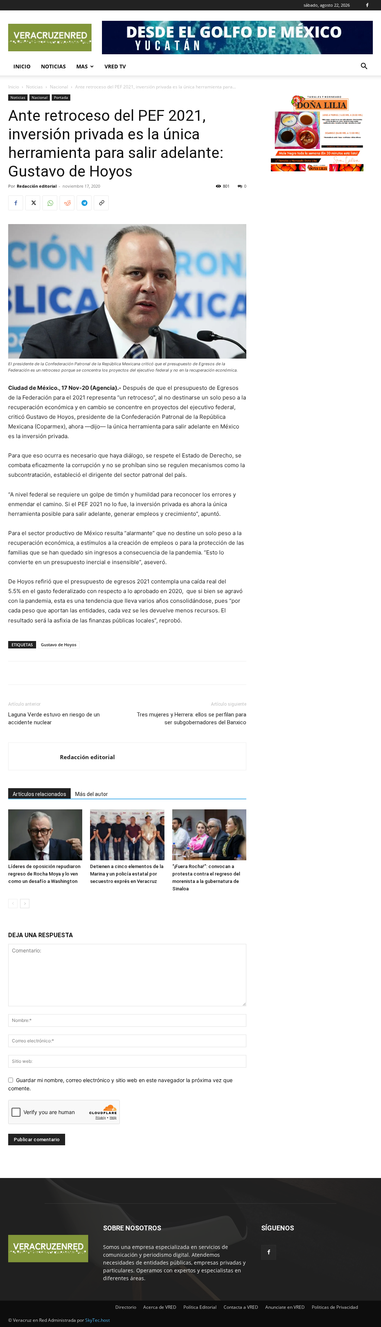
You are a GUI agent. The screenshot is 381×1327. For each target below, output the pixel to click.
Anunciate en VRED (285, 1307)
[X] (32, 202)
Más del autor (91, 794)
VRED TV (115, 66)
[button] (364, 67)
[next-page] (24, 903)
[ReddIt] (67, 202)
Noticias (53, 66)
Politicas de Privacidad (335, 1307)
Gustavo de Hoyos (58, 644)
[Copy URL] (101, 202)
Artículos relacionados (39, 794)
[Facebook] (367, 5)
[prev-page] (12, 903)
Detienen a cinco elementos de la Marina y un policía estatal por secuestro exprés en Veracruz (126, 874)
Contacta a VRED (241, 1307)
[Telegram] (84, 202)
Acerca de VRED (159, 1307)
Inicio (22, 66)
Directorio (125, 1307)
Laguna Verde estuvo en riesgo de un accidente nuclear (54, 718)
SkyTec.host (97, 1320)
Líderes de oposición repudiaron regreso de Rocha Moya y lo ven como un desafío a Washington (44, 874)
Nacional (59, 87)
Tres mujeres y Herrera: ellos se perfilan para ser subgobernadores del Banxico (191, 718)
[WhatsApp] (49, 202)
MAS (82, 66)
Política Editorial (200, 1307)
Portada (61, 97)
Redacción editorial (37, 186)
